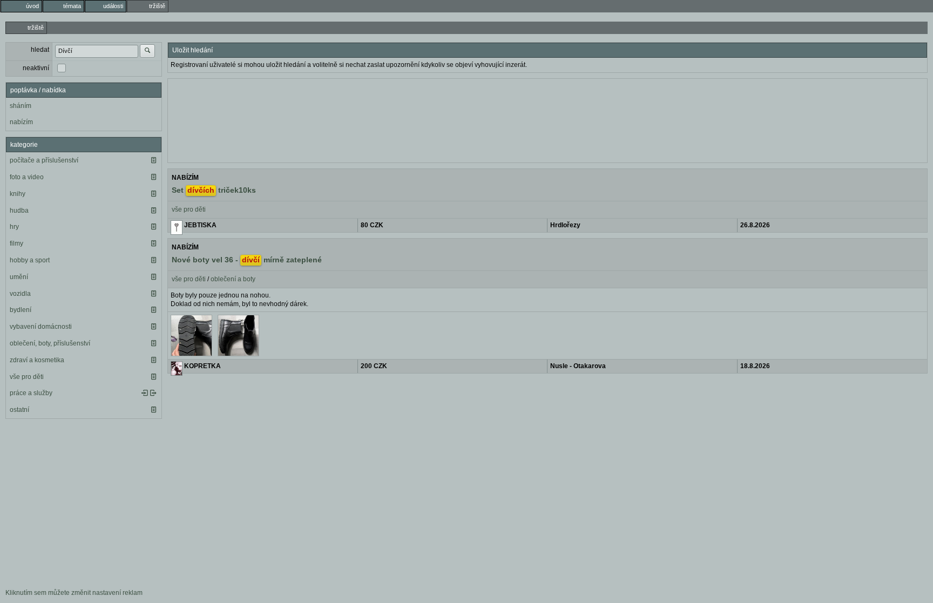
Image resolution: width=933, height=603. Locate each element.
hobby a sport (30, 260)
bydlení (20, 310)
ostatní (19, 410)
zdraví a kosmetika (37, 360)
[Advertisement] (547, 119)
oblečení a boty (233, 279)
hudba (19, 210)
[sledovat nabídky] (153, 393)
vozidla (20, 293)
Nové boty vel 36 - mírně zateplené (247, 259)
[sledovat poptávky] (144, 393)
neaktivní (36, 68)
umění (19, 277)
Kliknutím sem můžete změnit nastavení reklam (74, 593)
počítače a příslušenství (44, 160)
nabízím (21, 122)
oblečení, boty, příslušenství (50, 343)
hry (14, 227)
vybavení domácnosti (41, 326)
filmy (16, 243)
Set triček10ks (214, 190)
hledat (40, 49)
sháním (20, 106)
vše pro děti (27, 377)
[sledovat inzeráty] (153, 160)
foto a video (27, 177)
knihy (17, 194)
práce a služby (31, 393)
